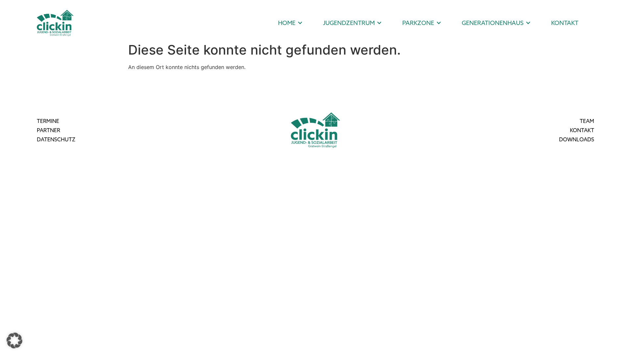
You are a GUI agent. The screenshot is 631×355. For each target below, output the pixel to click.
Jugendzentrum (349, 23)
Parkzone (418, 23)
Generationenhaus (493, 23)
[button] (14, 340)
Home (286, 23)
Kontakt (564, 23)
